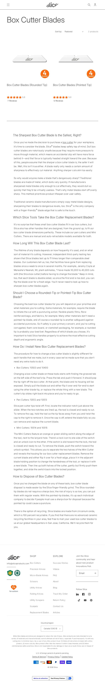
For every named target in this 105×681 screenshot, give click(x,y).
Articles (56, 612)
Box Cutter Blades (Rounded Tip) (27, 85)
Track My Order (60, 594)
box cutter (68, 142)
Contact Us (58, 606)
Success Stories (60, 563)
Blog (55, 587)
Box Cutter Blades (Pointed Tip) (72, 85)
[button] (8, 5)
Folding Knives (36, 594)
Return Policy (59, 600)
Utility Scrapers (37, 600)
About (55, 581)
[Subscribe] (95, 573)
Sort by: (58, 31)
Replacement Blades (39, 612)
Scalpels (34, 606)
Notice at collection (41, 678)
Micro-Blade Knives (39, 575)
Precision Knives (37, 569)
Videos (56, 569)
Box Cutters (35, 563)
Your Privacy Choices (58, 678)
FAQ (55, 575)
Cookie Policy (67, 657)
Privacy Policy (54, 657)
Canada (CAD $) (50, 628)
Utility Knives (36, 587)
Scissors (34, 581)
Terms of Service (39, 657)
